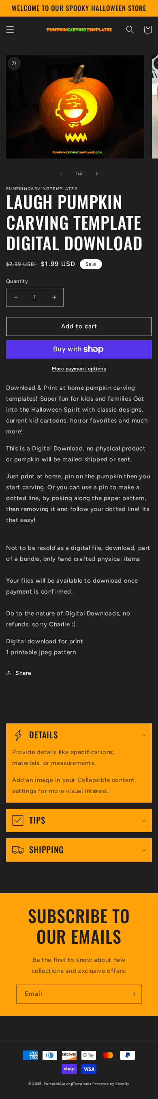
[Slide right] (97, 173)
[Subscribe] (132, 994)
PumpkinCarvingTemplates (68, 1084)
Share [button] (23, 673)
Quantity (17, 281)
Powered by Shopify (111, 1084)
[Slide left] (61, 173)
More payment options (79, 369)
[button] (10, 29)
